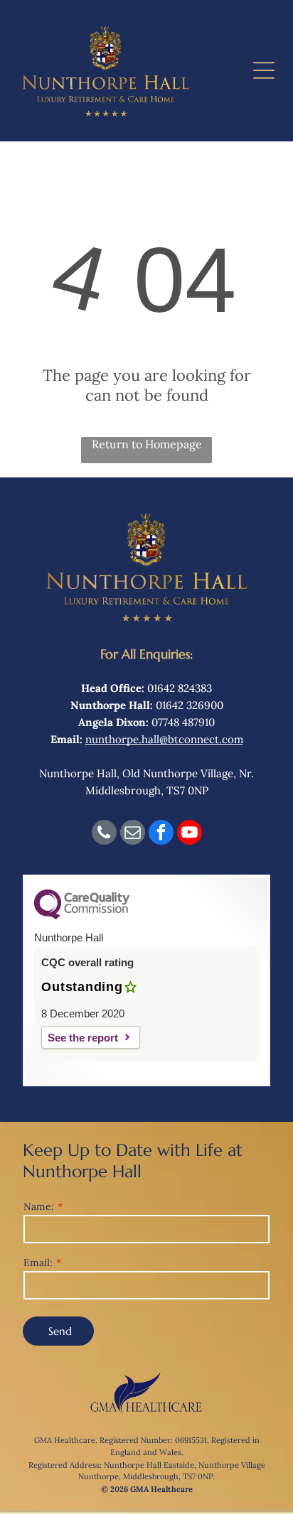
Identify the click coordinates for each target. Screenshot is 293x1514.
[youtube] (189, 834)
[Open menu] (263, 70)
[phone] (104, 834)
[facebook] (161, 834)
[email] (132, 834)
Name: (38, 1206)
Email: (38, 1262)
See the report (83, 1038)
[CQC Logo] (81, 916)
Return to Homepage (147, 444)
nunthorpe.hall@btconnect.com (164, 739)
